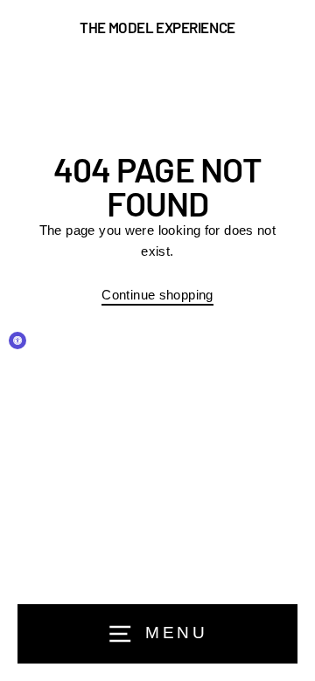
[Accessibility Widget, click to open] (17, 340)
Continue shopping (158, 294)
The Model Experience (157, 27)
